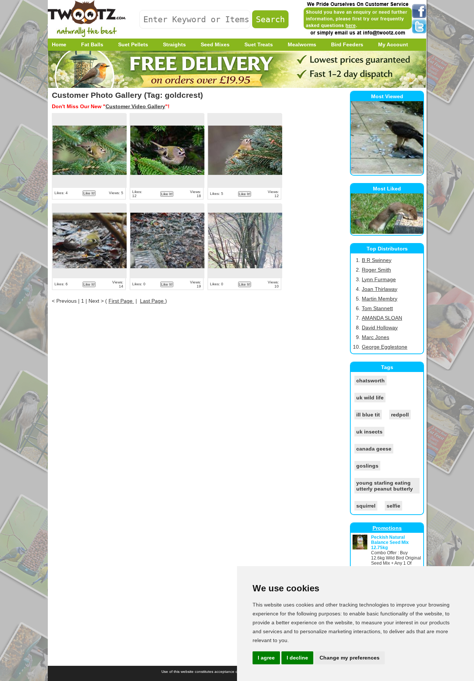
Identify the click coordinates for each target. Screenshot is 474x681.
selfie (393, 506)
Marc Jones (375, 337)
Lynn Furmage (379, 279)
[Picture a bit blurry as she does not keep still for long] (167, 241)
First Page (121, 301)
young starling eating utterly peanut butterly (384, 486)
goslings (367, 466)
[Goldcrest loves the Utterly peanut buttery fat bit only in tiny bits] (245, 151)
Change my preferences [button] (350, 658)
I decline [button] (297, 658)
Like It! (89, 193)
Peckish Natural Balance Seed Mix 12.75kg (390, 542)
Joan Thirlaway (379, 289)
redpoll (400, 415)
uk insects (369, 432)
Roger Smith (376, 270)
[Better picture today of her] (90, 241)
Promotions (387, 528)
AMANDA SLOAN (382, 318)
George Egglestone (384, 347)
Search (270, 19)
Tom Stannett (377, 308)
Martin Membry (379, 299)
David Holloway (380, 327)
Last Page (152, 301)
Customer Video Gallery (135, 106)
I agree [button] (266, 658)
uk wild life (370, 398)
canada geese (373, 449)
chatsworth (370, 380)
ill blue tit (368, 415)
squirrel (365, 506)
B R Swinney (376, 260)
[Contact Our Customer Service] (357, 35)
